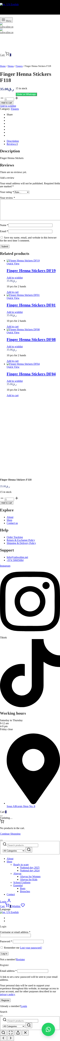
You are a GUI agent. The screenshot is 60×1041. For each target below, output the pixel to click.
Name (4, 225)
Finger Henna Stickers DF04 (31, 374)
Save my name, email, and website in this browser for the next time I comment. (28, 239)
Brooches (25, 891)
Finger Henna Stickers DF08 (31, 339)
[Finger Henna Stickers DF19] (23, 260)
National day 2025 (30, 867)
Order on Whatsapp (26, 94)
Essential (18, 885)
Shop (9, 861)
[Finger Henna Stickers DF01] (23, 295)
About (10, 858)
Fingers (19, 66)
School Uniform (21, 882)
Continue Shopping (10, 833)
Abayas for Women (30, 876)
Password (6, 941)
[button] (26, 94)
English (14, 4)
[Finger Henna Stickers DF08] (23, 329)
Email (4, 231)
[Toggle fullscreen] (10, 1033)
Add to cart (6, 103)
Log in (4, 953)
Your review (7, 197)
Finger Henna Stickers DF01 (31, 305)
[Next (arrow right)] (10, 1038)
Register (20, 959)
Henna (11, 66)
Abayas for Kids (28, 879)
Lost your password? (31, 947)
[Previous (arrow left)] (3, 1038)
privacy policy (7, 994)
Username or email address (15, 932)
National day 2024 (30, 870)
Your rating (7, 192)
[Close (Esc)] (25, 1033)
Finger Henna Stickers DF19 (31, 270)
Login (24, 1006)
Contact (11, 894)
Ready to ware (21, 864)
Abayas (17, 873)
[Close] (1, 815)
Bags (22, 888)
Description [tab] (13, 141)
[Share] (18, 1033)
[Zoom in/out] (3, 1033)
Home (3, 66)
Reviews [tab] (12, 144)
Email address (8, 970)
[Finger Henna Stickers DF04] (23, 364)
